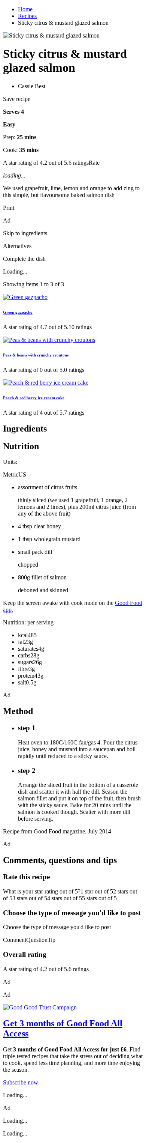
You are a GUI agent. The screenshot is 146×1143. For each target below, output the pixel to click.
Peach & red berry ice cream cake (33, 398)
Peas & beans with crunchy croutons (36, 355)
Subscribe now (20, 1082)
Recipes (27, 16)
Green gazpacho (18, 312)
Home (25, 9)
